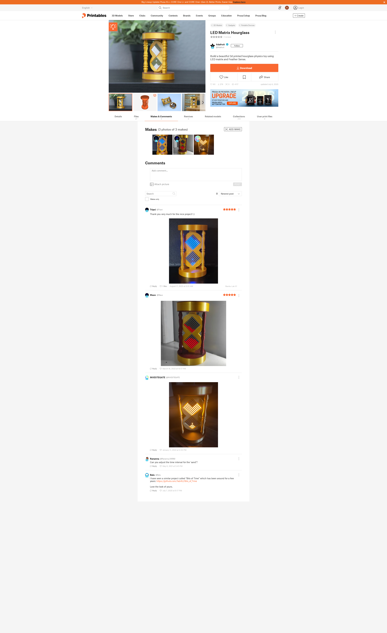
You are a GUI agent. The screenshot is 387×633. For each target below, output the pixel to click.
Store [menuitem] (131, 15)
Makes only (154, 199)
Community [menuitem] (157, 15)
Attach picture (161, 184)
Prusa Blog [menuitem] (260, 15)
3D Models (217, 25)
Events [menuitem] (199, 15)
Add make (234, 129)
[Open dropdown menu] (275, 32)
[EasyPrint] (280, 7)
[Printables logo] (94, 15)
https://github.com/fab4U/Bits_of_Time (176, 481)
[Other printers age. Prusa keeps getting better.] (244, 98)
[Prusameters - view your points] (287, 8)
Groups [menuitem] (212, 15)
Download (246, 67)
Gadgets (231, 25)
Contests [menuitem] (173, 15)
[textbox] (196, 174)
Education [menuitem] (226, 15)
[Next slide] (202, 102)
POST (237, 184)
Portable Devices (248, 25)
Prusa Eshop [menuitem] (243, 15)
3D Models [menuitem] (117, 15)
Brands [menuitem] (186, 15)
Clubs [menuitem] (142, 15)
